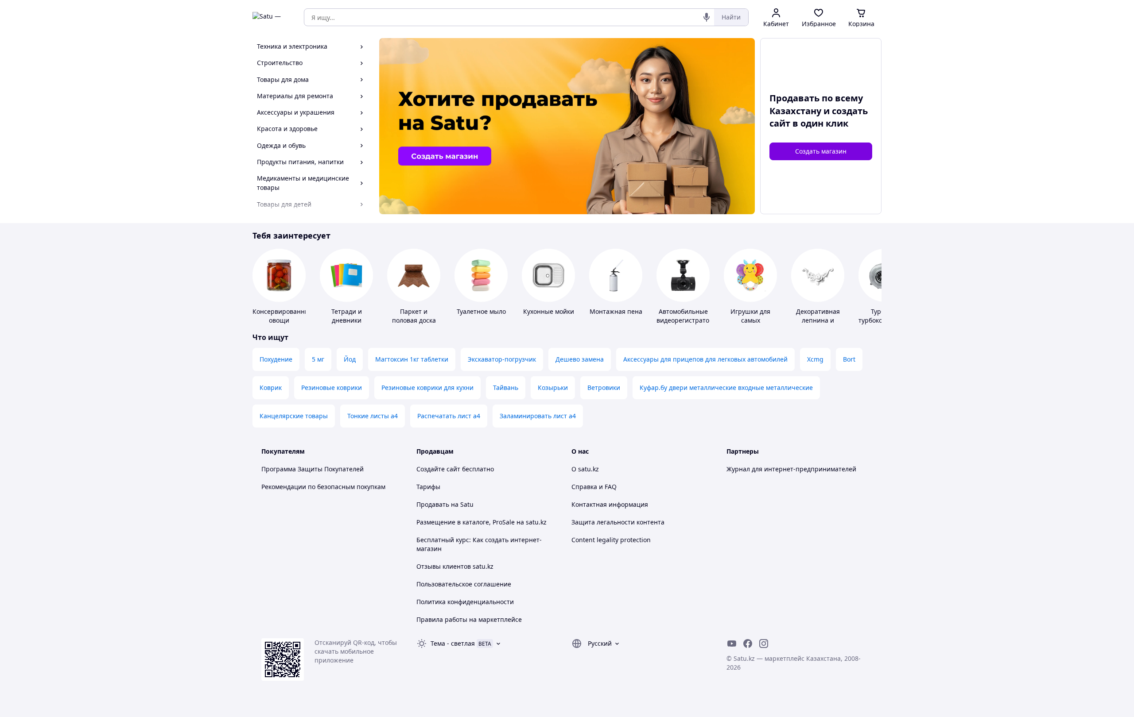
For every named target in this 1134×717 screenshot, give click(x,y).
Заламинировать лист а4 (538, 416)
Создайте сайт (438, 469)
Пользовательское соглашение (463, 584)
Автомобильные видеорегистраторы (687, 315)
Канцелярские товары (294, 416)
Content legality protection (611, 540)
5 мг (318, 359)
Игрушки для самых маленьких (750, 320)
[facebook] (747, 643)
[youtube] (731, 643)
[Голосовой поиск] (706, 17)
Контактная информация (609, 504)
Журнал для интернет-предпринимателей (791, 469)
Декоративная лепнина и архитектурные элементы (817, 324)
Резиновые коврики (331, 387)
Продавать (432, 504)
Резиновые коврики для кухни (427, 387)
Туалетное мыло (481, 311)
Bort (849, 359)
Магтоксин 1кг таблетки (411, 359)
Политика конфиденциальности (465, 602)
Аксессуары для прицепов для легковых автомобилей (705, 359)
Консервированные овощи (282, 315)
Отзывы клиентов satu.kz (454, 566)
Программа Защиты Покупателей (312, 469)
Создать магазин (821, 151)
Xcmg (815, 359)
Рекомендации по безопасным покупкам (323, 486)
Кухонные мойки (548, 311)
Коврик (271, 387)
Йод (350, 359)
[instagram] (763, 643)
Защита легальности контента (617, 522)
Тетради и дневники (346, 315)
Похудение (276, 359)
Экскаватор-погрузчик (502, 359)
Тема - (453, 643)
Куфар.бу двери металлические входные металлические (726, 387)
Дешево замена (579, 359)
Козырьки (553, 387)
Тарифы (428, 486)
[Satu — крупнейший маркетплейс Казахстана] (271, 17)
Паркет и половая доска (414, 315)
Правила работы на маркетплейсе (469, 619)
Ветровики (603, 387)
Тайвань (505, 387)
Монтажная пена (616, 311)
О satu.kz (585, 469)
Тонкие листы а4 (372, 416)
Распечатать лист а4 (448, 416)
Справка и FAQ (594, 486)
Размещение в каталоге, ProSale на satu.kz (481, 522)
